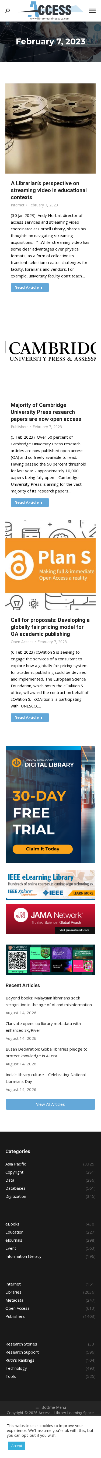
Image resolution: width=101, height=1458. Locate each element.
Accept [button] (16, 1445)
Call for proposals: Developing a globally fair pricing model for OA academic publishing (50, 627)
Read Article (27, 287)
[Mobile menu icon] (92, 11)
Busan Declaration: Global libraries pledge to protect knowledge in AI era (47, 1052)
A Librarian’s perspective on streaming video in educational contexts (49, 190)
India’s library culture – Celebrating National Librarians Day (46, 1078)
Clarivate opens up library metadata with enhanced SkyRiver (43, 1027)
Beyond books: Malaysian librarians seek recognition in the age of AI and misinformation (49, 1001)
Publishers (20, 426)
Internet (18, 204)
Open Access (22, 641)
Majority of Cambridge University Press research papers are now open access (46, 412)
